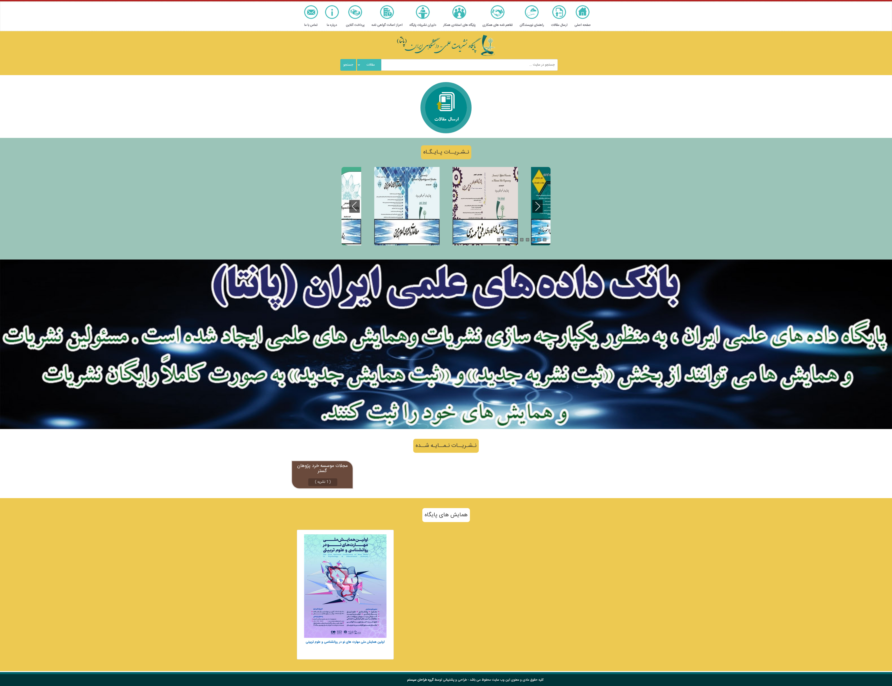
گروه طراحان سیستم (420, 680)
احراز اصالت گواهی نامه (387, 25)
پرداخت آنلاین (355, 25)
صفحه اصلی (582, 25)
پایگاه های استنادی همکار (459, 25)
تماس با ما (311, 25)
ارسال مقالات (559, 25)
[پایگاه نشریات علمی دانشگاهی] (446, 45)
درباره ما (332, 25)
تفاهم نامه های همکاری (497, 25)
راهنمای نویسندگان (532, 25)
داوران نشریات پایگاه (423, 25)
